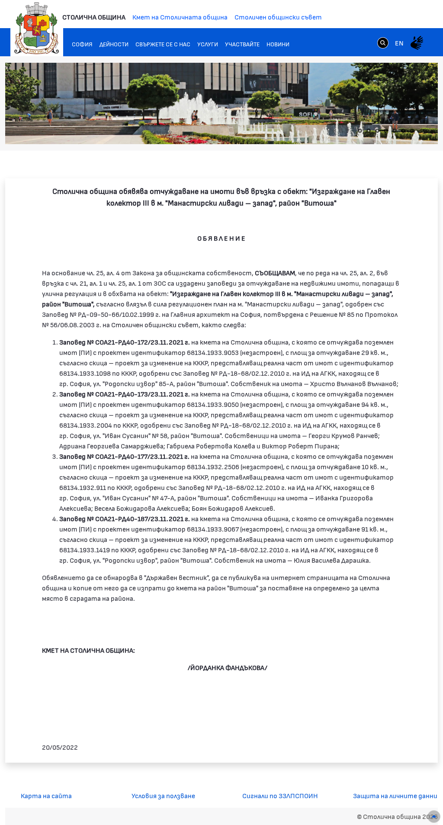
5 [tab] (394, 131)
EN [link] (399, 43)
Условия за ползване (163, 795)
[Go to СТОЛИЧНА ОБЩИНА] (37, 28)
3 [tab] (377, 131)
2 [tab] (368, 131)
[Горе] (433, 816)
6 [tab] (403, 131)
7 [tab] (412, 131)
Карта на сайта (46, 795)
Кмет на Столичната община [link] (180, 17)
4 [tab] (386, 131)
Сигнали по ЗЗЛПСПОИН (280, 795)
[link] (383, 42)
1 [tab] (360, 131)
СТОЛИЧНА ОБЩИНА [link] (93, 17)
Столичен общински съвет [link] (278, 17)
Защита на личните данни (395, 795)
